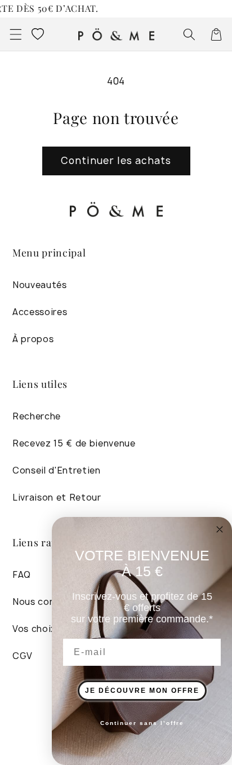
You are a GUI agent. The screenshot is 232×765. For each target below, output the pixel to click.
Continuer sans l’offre (142, 723)
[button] (15, 33)
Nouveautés (39, 285)
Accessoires (39, 312)
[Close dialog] (219, 529)
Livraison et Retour (56, 497)
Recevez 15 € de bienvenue (74, 443)
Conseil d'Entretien (56, 470)
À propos (32, 339)
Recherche (36, 416)
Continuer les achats (116, 160)
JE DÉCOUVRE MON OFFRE (142, 691)
